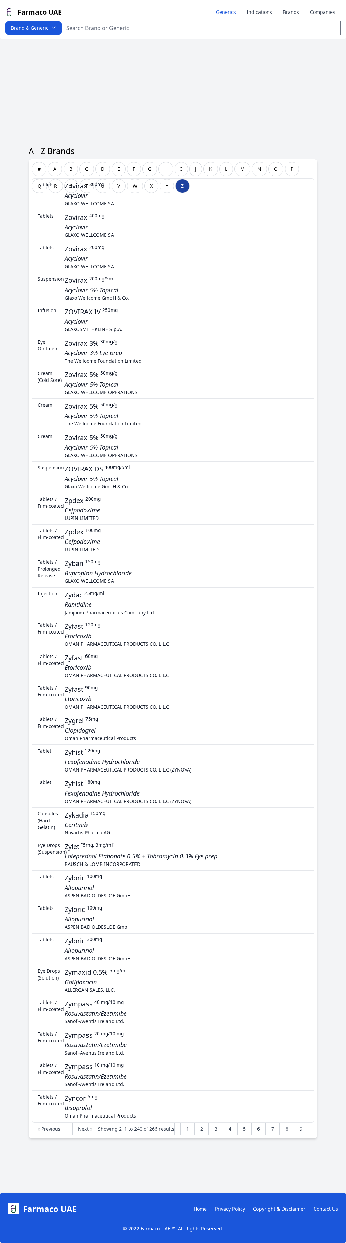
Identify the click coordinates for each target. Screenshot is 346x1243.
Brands (291, 12)
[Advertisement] (173, 89)
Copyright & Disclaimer (279, 1208)
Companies (322, 12)
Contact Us (326, 1208)
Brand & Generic (29, 28)
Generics (226, 12)
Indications (259, 12)
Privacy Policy (230, 1208)
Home (200, 1208)
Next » (85, 1129)
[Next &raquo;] (311, 1129)
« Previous (49, 1129)
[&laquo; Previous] (177, 1129)
